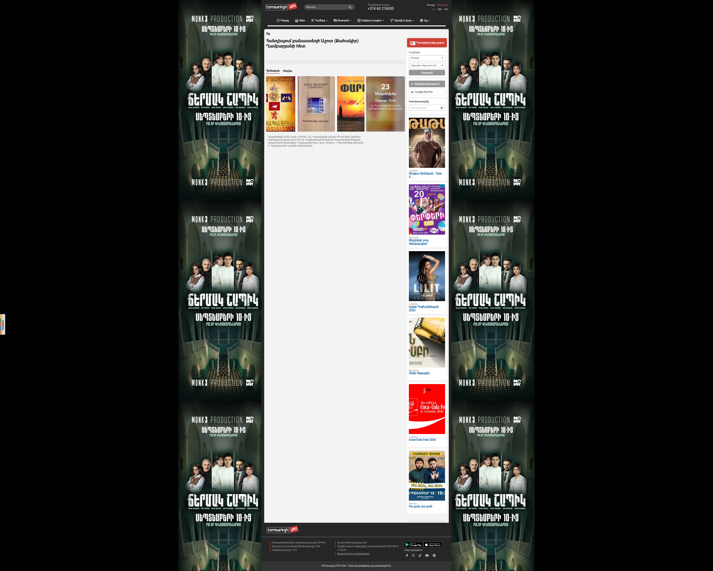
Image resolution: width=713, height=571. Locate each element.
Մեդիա (287, 70)
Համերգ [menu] (320, 20)
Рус (446, 9)
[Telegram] (434, 555)
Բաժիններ (414, 52)
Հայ (433, 9)
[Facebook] (407, 555)
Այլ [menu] (426, 20)
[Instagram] (413, 555)
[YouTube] (427, 555)
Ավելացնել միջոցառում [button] (426, 84)
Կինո (302, 20)
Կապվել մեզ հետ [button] (423, 92)
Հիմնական (273, 70)
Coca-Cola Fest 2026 (422, 439)
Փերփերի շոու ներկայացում (419, 242)
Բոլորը (285, 20)
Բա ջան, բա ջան (420, 506)
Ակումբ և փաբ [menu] (403, 20)
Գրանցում (442, 5)
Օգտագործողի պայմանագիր (353, 553)
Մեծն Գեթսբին (419, 373)
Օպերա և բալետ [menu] (371, 20)
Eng (440, 9)
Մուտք (430, 5)
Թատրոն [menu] (343, 20)
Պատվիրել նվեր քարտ (430, 42)
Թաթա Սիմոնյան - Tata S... (425, 175)
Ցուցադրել (427, 72)
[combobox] (427, 58)
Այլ (268, 33)
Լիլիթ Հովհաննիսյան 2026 (424, 308)
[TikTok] (420, 555)
